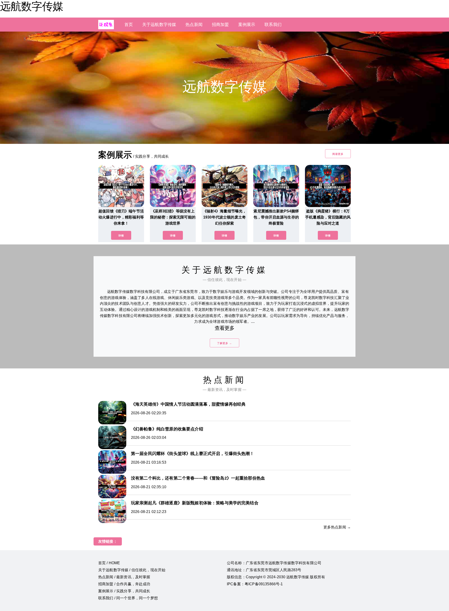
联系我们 (273, 24)
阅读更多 (338, 154)
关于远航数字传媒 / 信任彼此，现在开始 (131, 570)
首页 (128, 24)
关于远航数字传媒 (159, 24)
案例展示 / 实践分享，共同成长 (124, 591)
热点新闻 (194, 24)
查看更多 (225, 328)
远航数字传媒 (31, 6)
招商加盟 (220, 24)
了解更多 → (224, 343)
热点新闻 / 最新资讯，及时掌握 (124, 577)
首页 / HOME (109, 563)
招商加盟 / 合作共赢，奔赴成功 (124, 584)
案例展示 (246, 24)
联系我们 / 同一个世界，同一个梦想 (128, 598)
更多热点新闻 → (337, 527)
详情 (121, 235)
